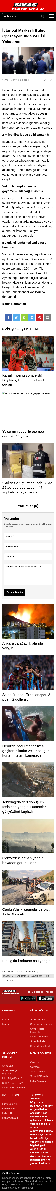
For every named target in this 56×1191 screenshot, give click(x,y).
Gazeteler (35, 1066)
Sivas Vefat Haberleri (41, 1024)
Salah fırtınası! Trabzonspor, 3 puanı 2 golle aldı (26, 697)
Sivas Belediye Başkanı (9, 1072)
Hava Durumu (9, 1103)
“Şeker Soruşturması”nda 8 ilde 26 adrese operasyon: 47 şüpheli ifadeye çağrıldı (27, 487)
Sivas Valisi (8, 1065)
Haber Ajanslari (38, 1081)
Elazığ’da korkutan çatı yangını (26, 960)
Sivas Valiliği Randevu (13, 1087)
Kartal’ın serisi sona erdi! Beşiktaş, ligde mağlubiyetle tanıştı (24, 380)
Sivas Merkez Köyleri (41, 1046)
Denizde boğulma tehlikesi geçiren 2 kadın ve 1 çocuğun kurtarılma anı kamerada (26, 751)
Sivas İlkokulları (38, 1041)
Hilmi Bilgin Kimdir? (12, 1078)
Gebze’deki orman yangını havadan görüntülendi (23, 860)
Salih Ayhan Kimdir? (12, 1083)
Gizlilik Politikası (11, 1173)
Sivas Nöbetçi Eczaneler (37, 1030)
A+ (45, 80)
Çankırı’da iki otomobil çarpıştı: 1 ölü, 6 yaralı (26, 911)
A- (51, 80)
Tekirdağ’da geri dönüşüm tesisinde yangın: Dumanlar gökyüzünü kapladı (24, 807)
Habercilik (7, 1113)
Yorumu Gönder (14, 592)
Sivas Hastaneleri (39, 1036)
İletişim (5, 1024)
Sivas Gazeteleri (38, 1071)
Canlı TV (34, 1062)
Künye (5, 1019)
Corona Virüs (9, 1108)
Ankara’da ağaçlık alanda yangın (22, 645)
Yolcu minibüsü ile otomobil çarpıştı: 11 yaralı (23, 434)
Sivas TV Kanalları (39, 1076)
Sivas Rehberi (37, 1019)
